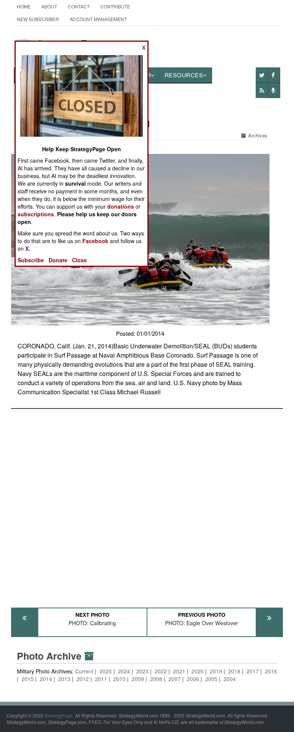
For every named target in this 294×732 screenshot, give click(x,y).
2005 (211, 679)
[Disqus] (147, 504)
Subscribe (31, 260)
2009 (138, 679)
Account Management (98, 19)
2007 (174, 679)
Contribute (115, 6)
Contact (79, 6)
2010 (119, 679)
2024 (124, 671)
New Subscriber (38, 19)
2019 (216, 671)
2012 (83, 679)
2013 (64, 679)
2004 (230, 679)
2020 (197, 671)
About (49, 6)
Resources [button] (184, 75)
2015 (27, 679)
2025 (106, 671)
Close (79, 260)
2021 (179, 671)
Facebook (95, 241)
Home (24, 6)
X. (27, 248)
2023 (142, 671)
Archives (258, 135)
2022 (161, 671)
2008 (156, 679)
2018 (234, 671)
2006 (193, 679)
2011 (101, 679)
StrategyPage (58, 715)
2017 (253, 671)
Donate (58, 260)
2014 (46, 679)
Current (85, 671)
